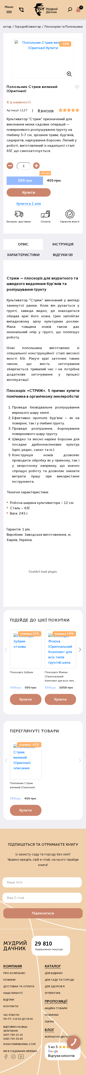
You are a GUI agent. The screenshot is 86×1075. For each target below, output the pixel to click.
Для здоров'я (55, 986)
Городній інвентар (28, 26)
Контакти (10, 1006)
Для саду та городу (59, 979)
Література (52, 993)
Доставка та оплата (18, 986)
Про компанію (14, 973)
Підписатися (43, 913)
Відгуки (8, 999)
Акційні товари (56, 1008)
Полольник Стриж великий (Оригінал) (22, 785)
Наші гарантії (12, 993)
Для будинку (54, 973)
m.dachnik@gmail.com (19, 1044)
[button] (80, 649)
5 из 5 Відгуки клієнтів (61, 1051)
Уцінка (49, 1021)
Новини (9, 979)
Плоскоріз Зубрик (21, 672)
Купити (28, 192)
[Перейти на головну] (46, 9)
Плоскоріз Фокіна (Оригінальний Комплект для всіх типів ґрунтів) (60, 676)
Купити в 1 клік (29, 203)
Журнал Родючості (59, 1036)
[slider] (68, 110)
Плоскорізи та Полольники (64, 26)
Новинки (51, 1014)
